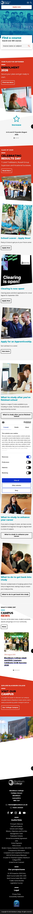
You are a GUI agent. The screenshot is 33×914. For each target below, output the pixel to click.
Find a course (16, 846)
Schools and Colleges (16, 829)
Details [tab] (16, 427)
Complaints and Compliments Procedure (16, 853)
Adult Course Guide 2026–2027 (16, 878)
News (4, 627)
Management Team (16, 834)
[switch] (28, 462)
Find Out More (7, 82)
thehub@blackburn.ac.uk (17, 805)
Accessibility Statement (16, 897)
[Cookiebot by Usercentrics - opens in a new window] (23, 422)
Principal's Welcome (16, 824)
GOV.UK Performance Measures (16, 855)
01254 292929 (18, 807)
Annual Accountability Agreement (16, 838)
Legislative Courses (16, 883)
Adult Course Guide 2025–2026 (16, 876)
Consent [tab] (5, 427)
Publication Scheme (16, 836)
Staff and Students (16, 826)
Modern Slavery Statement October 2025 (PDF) (16, 848)
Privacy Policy (16, 894)
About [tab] (27, 427)
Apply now (17, 7)
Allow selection (16, 485)
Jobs (16, 841)
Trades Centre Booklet (16, 881)
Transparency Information (16, 850)
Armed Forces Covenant (16, 862)
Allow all (16, 480)
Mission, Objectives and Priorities (16, 831)
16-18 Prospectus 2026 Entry (16, 873)
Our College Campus (10, 707)
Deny (16, 490)
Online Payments (16, 843)
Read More (6, 170)
